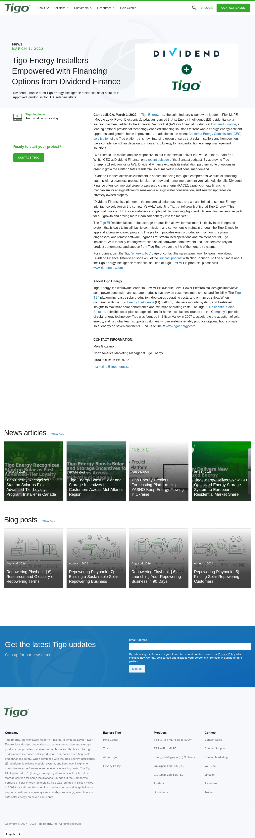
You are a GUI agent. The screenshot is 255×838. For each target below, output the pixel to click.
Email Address (138, 639)
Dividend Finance (223, 124)
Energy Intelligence (140, 302)
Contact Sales (233, 7)
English (10, 834)
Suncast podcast (170, 258)
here (198, 253)
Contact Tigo (28, 157)
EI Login (207, 7)
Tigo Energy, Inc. (153, 114)
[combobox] (13, 834)
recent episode (158, 159)
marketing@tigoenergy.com (112, 366)
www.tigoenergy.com (108, 267)
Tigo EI (105, 222)
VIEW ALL (57, 433)
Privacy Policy (226, 654)
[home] (17, 8)
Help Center (128, 8)
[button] (43, 8)
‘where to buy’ (141, 253)
